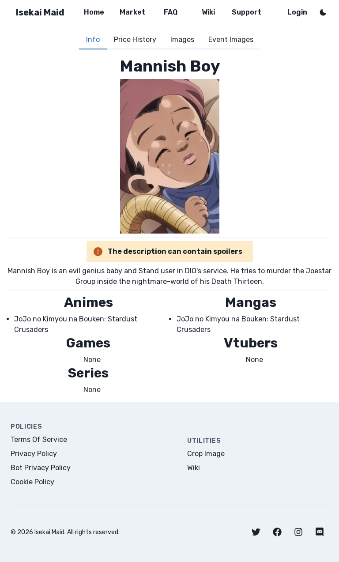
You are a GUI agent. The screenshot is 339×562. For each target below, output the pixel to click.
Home (94, 12)
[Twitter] (256, 532)
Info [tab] (93, 39)
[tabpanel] (169, 225)
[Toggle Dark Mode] (323, 12)
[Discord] (319, 532)
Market (132, 12)
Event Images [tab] (230, 39)
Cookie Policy (32, 482)
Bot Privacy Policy (41, 468)
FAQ (170, 12)
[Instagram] (298, 532)
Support (246, 12)
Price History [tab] (135, 39)
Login (297, 12)
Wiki (208, 12)
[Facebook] (277, 532)
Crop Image (206, 453)
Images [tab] (182, 39)
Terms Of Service (39, 439)
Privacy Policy (34, 453)
